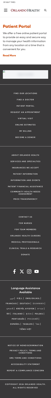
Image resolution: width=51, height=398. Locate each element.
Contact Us (25, 217)
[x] (22, 272)
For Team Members (26, 229)
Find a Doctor (25, 100)
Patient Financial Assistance (25, 186)
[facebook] (14, 272)
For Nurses (25, 223)
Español (15, 324)
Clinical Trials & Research (25, 248)
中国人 (20, 298)
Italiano (18, 314)
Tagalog (28, 324)
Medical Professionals (25, 242)
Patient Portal (25, 106)
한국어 (29, 314)
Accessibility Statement (25, 364)
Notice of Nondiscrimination (25, 345)
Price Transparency (25, 199)
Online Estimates (25, 125)
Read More (9, 55)
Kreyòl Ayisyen (25, 309)
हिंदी (8, 314)
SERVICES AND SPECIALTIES (25, 161)
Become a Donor (25, 137)
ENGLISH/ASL (33, 298)
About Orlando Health (26, 155)
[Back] (5, 10)
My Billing (25, 131)
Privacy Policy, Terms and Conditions (25, 351)
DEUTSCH (25, 303)
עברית (40, 309)
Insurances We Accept (25, 168)
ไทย (38, 324)
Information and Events (25, 180)
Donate (25, 254)
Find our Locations (25, 93)
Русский (32, 319)
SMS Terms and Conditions (25, 358)
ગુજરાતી (9, 309)
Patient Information (25, 174)
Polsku (39, 314)
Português (18, 319)
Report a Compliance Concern (25, 370)
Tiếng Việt (26, 329)
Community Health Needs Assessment (25, 193)
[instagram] (29, 272)
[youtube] (36, 272)
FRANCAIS (11, 303)
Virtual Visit (25, 118)
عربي (12, 298)
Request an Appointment (25, 112)
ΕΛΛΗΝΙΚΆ (38, 303)
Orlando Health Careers (25, 236)
